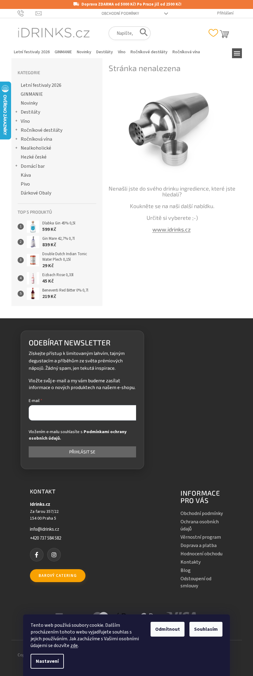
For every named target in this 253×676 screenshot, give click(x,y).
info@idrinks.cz (44, 529)
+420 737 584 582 (45, 538)
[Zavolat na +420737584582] (27, 13)
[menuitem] (31, 52)
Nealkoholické (36, 148)
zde (74, 645)
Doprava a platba (198, 545)
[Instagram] (54, 554)
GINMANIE (32, 94)
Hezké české (34, 157)
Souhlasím (206, 629)
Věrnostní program (200, 537)
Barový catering (58, 575)
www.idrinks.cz (171, 229)
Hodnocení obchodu (201, 553)
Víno (25, 121)
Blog (185, 570)
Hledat (142, 33)
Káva (26, 175)
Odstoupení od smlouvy (195, 582)
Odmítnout (167, 629)
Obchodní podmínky (120, 13)
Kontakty (190, 562)
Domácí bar (33, 166)
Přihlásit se (82, 451)
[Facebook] (37, 554)
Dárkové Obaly (36, 193)
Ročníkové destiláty (41, 130)
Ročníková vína (36, 139)
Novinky (29, 103)
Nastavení (47, 661)
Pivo (25, 184)
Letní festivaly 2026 (41, 85)
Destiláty (30, 112)
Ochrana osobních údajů (199, 525)
